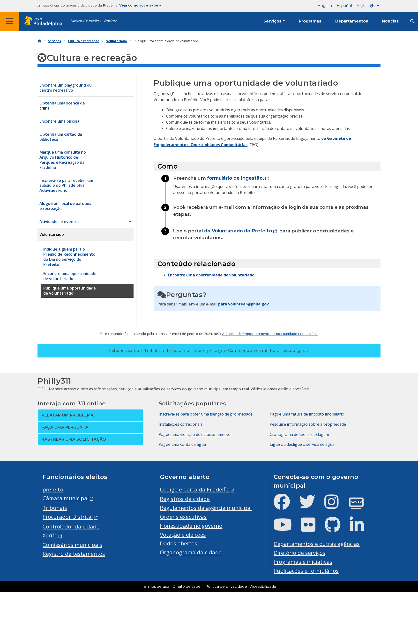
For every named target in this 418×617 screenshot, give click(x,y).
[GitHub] (336, 528)
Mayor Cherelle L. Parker (93, 21)
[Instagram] (335, 505)
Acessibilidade (263, 586)
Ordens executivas (183, 516)
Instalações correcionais (180, 424)
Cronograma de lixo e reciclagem (299, 434)
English (325, 5)
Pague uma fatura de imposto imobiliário (307, 414)
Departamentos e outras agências (317, 544)
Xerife (50, 535)
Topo (404, 583)
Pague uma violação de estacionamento (195, 434)
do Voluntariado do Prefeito (238, 231)
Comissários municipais (72, 545)
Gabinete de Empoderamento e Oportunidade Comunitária (270, 333)
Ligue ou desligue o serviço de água (302, 444)
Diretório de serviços (299, 553)
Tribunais (55, 508)
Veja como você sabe (138, 5)
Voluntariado (116, 41)
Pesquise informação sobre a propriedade (308, 424)
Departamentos (351, 21)
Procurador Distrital (68, 516)
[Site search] (412, 21)
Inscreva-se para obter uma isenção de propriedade (206, 414)
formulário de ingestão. (235, 178)
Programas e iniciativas (303, 561)
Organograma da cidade (191, 552)
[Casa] (39, 41)
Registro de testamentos (74, 554)
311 (44, 389)
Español (344, 5)
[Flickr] (312, 528)
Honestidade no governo (191, 525)
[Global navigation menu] (9, 21)
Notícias (390, 21)
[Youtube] (287, 528)
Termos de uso (155, 586)
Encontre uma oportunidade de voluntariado (211, 275)
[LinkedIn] (361, 528)
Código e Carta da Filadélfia (195, 489)
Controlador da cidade (71, 526)
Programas (310, 21)
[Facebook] (286, 505)
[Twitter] (311, 505)
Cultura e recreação (83, 41)
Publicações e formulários (306, 570)
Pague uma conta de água (182, 444)
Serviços (272, 21)
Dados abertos (178, 543)
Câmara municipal (66, 498)
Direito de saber (187, 586)
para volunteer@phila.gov (243, 304)
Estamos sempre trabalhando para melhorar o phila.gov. (209, 350)
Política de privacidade (226, 586)
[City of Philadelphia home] (44, 21)
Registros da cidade (185, 499)
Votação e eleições (183, 534)
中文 (361, 5)
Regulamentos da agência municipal (206, 508)
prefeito (53, 489)
